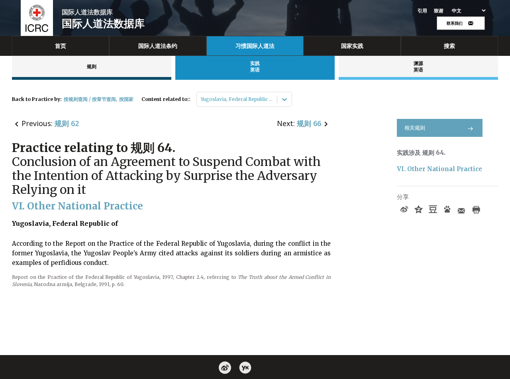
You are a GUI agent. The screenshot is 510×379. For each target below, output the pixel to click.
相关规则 (414, 127)
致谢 (439, 10)
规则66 (309, 123)
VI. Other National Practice (439, 169)
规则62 (67, 123)
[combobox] (201, 99)
